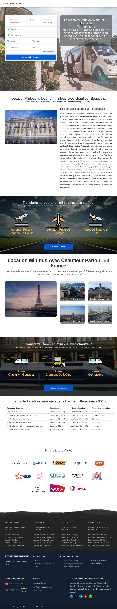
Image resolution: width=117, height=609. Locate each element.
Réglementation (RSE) (70, 561)
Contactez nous (40, 561)
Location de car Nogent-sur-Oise (100, 537)
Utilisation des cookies (98, 560)
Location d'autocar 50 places (99, 545)
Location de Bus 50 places (98, 534)
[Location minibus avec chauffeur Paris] (31, 299)
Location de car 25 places (14, 537)
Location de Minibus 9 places (44, 540)
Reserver (58, 388)
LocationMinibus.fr (31, 607)
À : (35, 41)
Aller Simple (31, 20)
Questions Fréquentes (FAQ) (44, 564)
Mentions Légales (96, 563)
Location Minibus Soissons (15, 545)
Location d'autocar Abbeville (98, 542)
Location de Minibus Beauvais (44, 537)
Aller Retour (14, 20)
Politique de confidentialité (71, 567)
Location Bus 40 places (41, 545)
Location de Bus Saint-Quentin (72, 545)
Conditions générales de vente (73, 564)
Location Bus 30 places (14, 542)
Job (36, 567)
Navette (58, 246)
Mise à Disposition (47, 21)
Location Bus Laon (12, 540)
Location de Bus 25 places (70, 542)
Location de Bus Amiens (42, 542)
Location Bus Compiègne (70, 540)
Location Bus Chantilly (69, 534)
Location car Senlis (12, 534)
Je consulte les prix (31, 57)
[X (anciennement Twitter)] (76, 597)
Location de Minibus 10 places (44, 534)
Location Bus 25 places (69, 537)
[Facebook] (71, 596)
